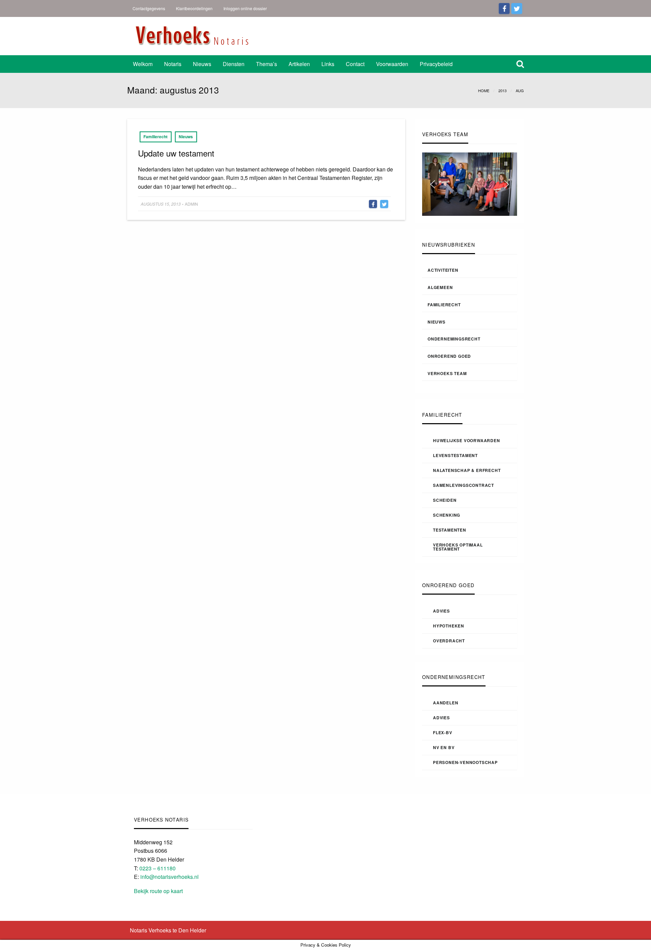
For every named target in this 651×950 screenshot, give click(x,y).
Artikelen (299, 64)
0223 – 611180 (157, 868)
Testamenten (449, 530)
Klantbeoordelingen (194, 8)
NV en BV (443, 747)
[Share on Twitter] (384, 204)
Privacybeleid (436, 64)
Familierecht (155, 136)
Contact (355, 64)
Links (327, 64)
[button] (506, 164)
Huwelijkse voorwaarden (466, 440)
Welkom (143, 64)
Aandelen (445, 703)
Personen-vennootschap (465, 762)
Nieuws (202, 64)
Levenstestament (455, 455)
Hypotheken (448, 626)
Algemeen (440, 287)
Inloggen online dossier (245, 8)
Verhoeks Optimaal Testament (458, 547)
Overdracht (449, 641)
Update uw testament (176, 153)
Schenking (446, 515)
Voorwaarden (392, 64)
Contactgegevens (149, 8)
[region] (469, 184)
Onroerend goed (449, 356)
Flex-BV (442, 732)
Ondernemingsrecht (454, 339)
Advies (441, 611)
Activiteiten (443, 270)
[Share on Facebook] (373, 204)
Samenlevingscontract (463, 485)
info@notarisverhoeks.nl (169, 877)
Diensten (233, 64)
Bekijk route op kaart (158, 891)
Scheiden (444, 500)
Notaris (172, 64)
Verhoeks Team (447, 373)
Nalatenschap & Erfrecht (466, 470)
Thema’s (266, 64)
